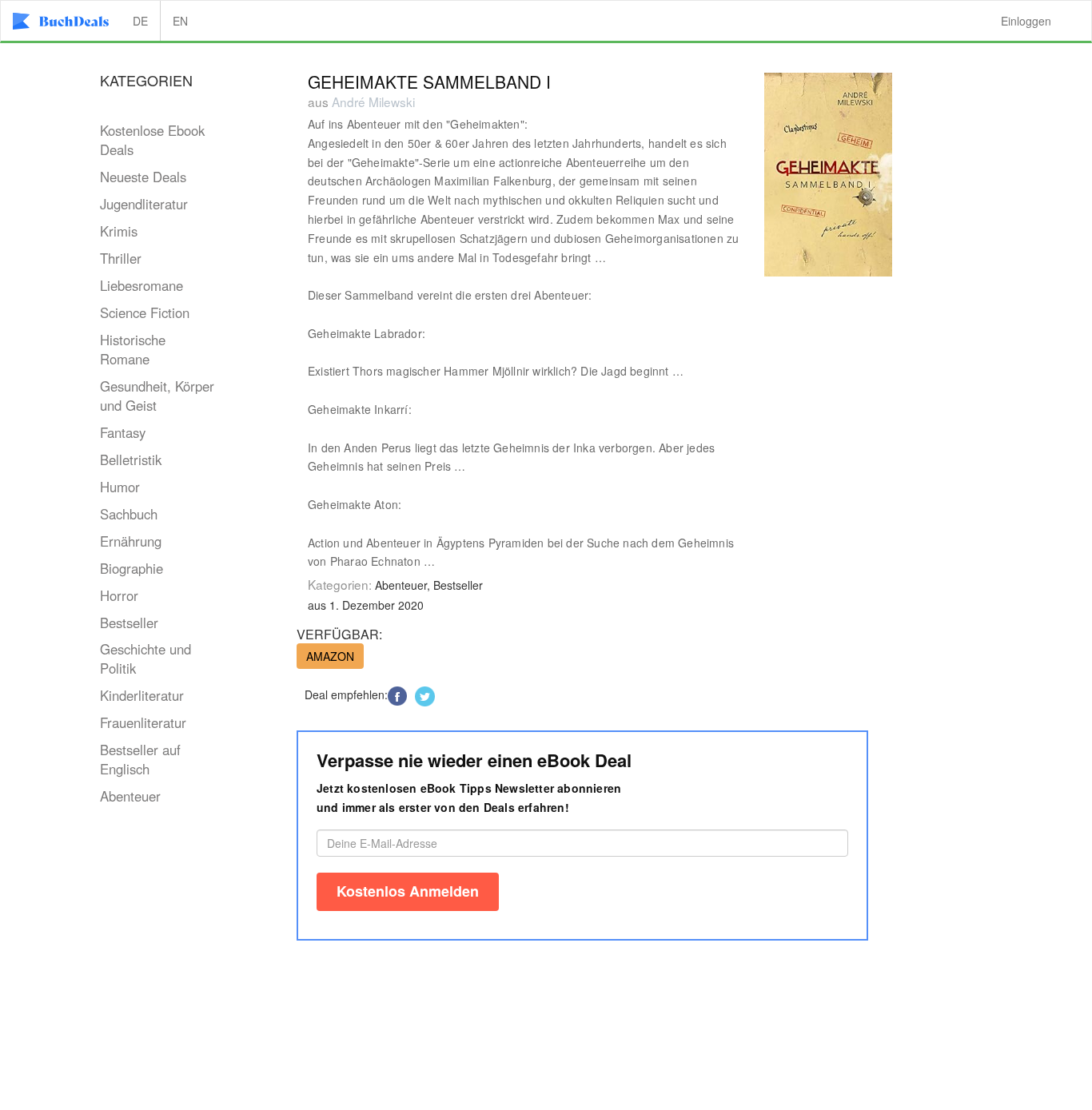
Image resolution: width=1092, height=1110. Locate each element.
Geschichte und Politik (145, 658)
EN (180, 21)
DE (140, 21)
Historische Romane (132, 349)
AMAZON (330, 656)
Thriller (120, 258)
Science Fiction (144, 312)
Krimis (118, 231)
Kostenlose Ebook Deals (152, 140)
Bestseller (129, 622)
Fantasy (122, 432)
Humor (120, 486)
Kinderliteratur (142, 695)
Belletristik (130, 459)
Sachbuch (128, 513)
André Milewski (373, 101)
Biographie (131, 568)
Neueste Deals (143, 176)
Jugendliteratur (144, 203)
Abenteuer (130, 796)
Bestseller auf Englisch (140, 759)
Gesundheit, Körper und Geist (157, 395)
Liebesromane (141, 285)
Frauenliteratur (143, 722)
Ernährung (130, 541)
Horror (119, 595)
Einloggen (1026, 21)
